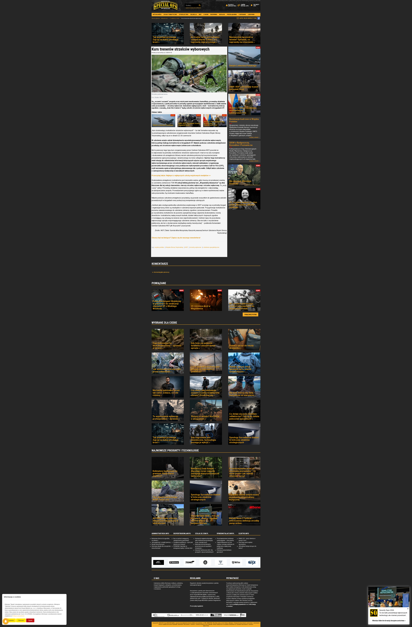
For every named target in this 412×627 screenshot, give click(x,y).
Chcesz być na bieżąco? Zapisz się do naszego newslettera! (176, 238)
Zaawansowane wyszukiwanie (193, 7)
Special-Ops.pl (165, 5)
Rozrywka (213, 14)
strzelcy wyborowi (196, 247)
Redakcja (251, 0)
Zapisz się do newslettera (247, 18)
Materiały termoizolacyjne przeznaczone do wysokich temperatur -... (203, 546)
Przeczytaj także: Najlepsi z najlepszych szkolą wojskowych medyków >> (181, 176)
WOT (200, 14)
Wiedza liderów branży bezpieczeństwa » (388, 621)
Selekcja (193, 14)
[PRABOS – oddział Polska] (252, 562)
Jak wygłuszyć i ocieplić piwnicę (161, 542)
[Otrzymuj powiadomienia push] (6, 621)
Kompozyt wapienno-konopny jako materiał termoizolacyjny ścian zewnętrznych (204, 540)
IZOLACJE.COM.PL (201, 534)
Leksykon (251, 14)
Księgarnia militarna (242, 615)
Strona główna (156, 18)
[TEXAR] (158, 562)
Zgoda (30, 620)
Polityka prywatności (242, 0)
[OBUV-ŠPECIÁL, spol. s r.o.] (236, 562)
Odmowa (21, 620)
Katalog (222, 14)
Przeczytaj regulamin (196, 606)
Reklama (258, 0)
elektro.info (173, 615)
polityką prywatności (239, 604)
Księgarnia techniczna (231, 615)
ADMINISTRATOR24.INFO (160, 534)
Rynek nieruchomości (158, 544)
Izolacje (201, 615)
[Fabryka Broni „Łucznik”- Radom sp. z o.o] (190, 562)
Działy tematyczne (170, 14)
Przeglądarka (232, 14)
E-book (206, 14)
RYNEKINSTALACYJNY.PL (225, 534)
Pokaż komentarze (161, 272)
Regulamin (233, 0)
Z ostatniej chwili (175, 18)
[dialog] (388, 605)
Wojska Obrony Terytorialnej (174, 247)
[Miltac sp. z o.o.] (205, 562)
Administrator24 (187, 615)
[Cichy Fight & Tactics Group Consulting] (174, 562)
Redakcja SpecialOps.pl (158, 52)
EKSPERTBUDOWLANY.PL (182, 534)
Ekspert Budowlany (158, 615)
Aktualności (157, 14)
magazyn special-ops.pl (222, 0)
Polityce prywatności (18, 616)
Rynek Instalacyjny (216, 615)
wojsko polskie (159, 247)
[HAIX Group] (221, 562)
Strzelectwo (183, 14)
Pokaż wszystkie (251, 314)
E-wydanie (242, 14)
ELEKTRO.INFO (244, 534)
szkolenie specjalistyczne (211, 247)
